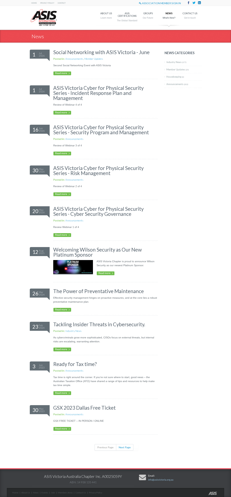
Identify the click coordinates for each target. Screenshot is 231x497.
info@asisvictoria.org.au (160, 479)
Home (34, 3)
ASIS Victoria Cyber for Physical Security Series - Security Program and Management (101, 129)
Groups (148, 13)
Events (45, 492)
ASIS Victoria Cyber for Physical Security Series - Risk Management (98, 170)
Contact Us (189, 13)
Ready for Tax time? (75, 364)
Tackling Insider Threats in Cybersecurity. (99, 324)
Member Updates (93, 58)
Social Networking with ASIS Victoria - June (101, 52)
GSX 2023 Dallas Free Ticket (84, 408)
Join (53, 492)
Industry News (73, 330)
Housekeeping (175, 76)
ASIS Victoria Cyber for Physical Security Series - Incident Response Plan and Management (98, 93)
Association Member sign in (161, 3)
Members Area (65, 492)
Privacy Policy (47, 3)
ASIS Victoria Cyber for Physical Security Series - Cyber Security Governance (98, 211)
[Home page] (216, 494)
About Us (106, 13)
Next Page (125, 447)
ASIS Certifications (127, 14)
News (169, 13)
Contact (62, 3)
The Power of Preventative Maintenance (98, 291)
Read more (61, 73)
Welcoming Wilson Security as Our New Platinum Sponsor (97, 252)
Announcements (74, 58)
